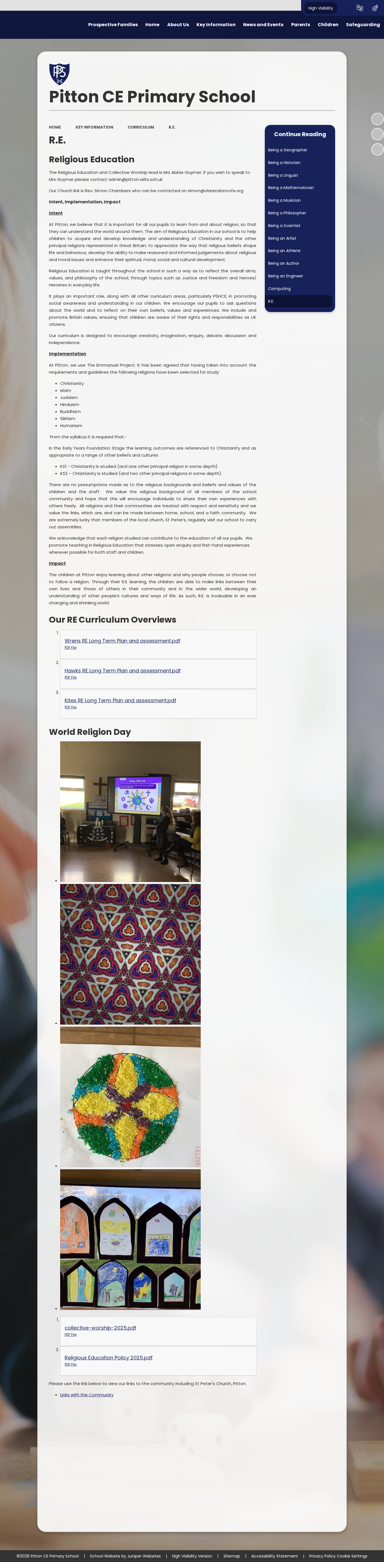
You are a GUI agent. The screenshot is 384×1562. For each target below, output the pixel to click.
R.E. (172, 127)
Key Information (94, 127)
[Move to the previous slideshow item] (377, 134)
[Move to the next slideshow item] (377, 149)
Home (55, 127)
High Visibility (320, 8)
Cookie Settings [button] (352, 1556)
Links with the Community (87, 1395)
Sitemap (231, 1556)
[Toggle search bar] (344, 7)
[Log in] (375, 7)
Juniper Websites (144, 1556)
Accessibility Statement (274, 1556)
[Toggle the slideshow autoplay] (377, 119)
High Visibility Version (192, 1556)
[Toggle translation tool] (359, 7)
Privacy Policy (322, 1556)
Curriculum (141, 127)
